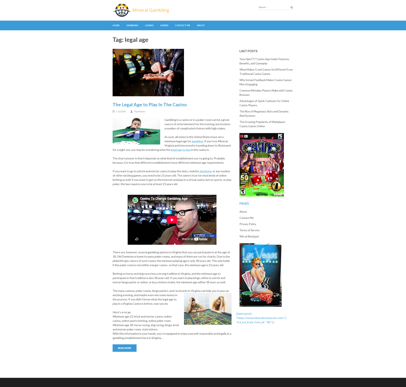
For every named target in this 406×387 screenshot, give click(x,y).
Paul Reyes (139, 111)
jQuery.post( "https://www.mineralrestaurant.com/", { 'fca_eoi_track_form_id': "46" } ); (261, 318)
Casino (149, 25)
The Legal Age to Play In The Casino (150, 104)
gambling (197, 141)
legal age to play (181, 149)
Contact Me (182, 25)
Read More (124, 348)
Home (116, 25)
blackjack (205, 171)
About (201, 25)
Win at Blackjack (249, 236)
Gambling (132, 25)
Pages (244, 203)
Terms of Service (249, 230)
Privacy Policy (247, 224)
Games (164, 25)
